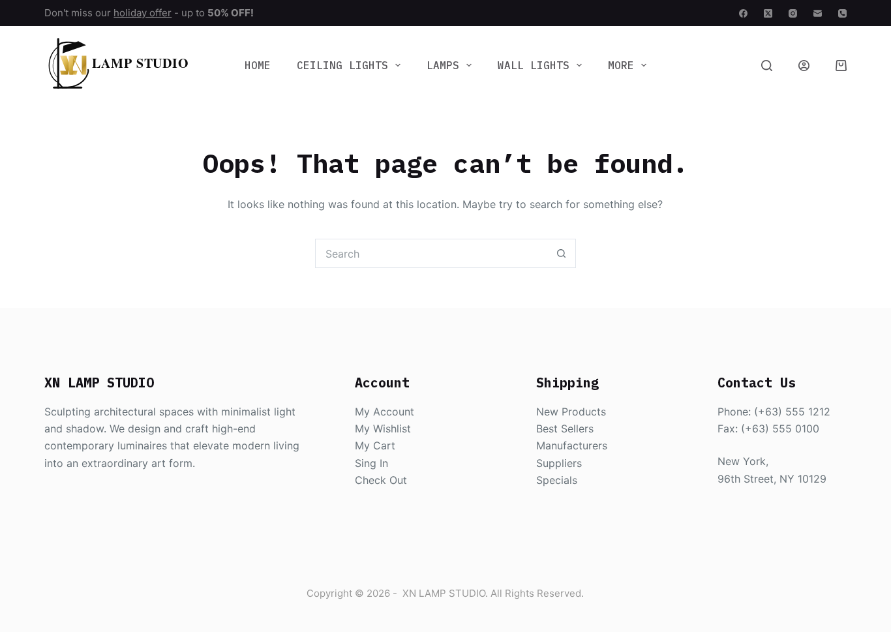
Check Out (381, 480)
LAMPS (443, 65)
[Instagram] (793, 13)
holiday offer (142, 13)
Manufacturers (571, 445)
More (621, 65)
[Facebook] (743, 13)
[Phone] (842, 13)
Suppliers (559, 463)
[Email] (817, 13)
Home (258, 65)
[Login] (803, 65)
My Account (384, 411)
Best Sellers (565, 428)
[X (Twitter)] (768, 13)
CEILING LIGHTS (342, 65)
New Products (571, 411)
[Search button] (561, 253)
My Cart (375, 445)
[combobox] (431, 253)
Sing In (371, 463)
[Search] (766, 65)
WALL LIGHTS (533, 65)
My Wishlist (383, 428)
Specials (556, 480)
